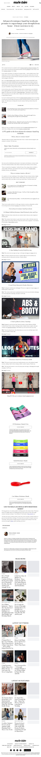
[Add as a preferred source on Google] (30, 750)
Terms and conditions (7, 745)
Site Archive (10, 743)
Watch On (4, 246)
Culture (26, 6)
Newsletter (37, 64)
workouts (28, 69)
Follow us (32, 64)
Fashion (8, 6)
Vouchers (32, 6)
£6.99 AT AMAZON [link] (20, 463)
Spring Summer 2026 (27, 9)
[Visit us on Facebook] (17, 750)
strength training (32, 168)
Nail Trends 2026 (36, 9)
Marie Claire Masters (19, 9)
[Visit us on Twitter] (11, 750)
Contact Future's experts (21, 743)
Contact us (31, 743)
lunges (35, 287)
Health (18, 6)
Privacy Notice (31, 155)
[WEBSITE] (17, 533)
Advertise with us (18, 745)
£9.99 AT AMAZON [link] (20, 499)
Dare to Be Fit (11, 222)
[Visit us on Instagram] (14, 750)
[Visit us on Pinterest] (20, 750)
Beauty (13, 6)
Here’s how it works (31, 37)
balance (17, 205)
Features (30, 33)
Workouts (4, 527)
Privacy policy (27, 745)
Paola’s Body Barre (21, 92)
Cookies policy (35, 745)
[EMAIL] (19, 533)
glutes (32, 253)
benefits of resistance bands (24, 128)
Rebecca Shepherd (15, 33)
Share (4, 64)
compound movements (11, 327)
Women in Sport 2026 (10, 9)
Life (22, 6)
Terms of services (15, 155)
